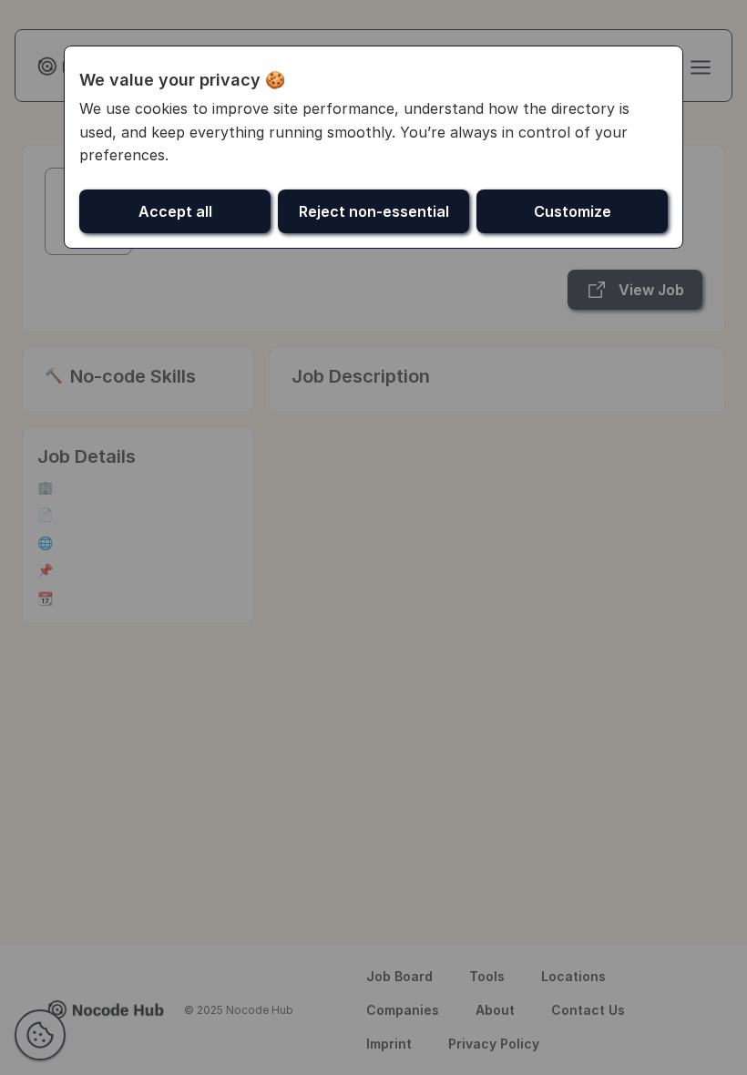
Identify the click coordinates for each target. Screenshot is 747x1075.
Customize (572, 211)
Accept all (175, 211)
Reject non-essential (374, 211)
